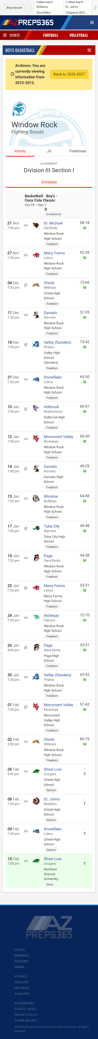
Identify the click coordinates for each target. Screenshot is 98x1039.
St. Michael (53, 225)
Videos (19, 950)
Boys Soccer (14, 7)
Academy (21, 961)
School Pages (25, 1009)
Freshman (77, 151)
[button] (95, 7)
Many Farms (54, 255)
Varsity (20, 151)
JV (49, 151)
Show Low (52, 771)
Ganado (50, 315)
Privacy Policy (26, 1015)
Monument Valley (58, 438)
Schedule (49, 182)
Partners (21, 988)
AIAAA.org (22, 994)
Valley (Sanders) (57, 344)
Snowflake (52, 379)
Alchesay (51, 617)
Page (52, 558)
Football (50, 35)
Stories (20, 976)
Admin (19, 967)
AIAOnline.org (25, 1020)
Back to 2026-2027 (69, 74)
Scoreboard (24, 1003)
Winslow (51, 498)
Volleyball (78, 35)
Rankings (21, 955)
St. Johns (52, 801)
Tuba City (52, 528)
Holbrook (53, 409)
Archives (21, 982)
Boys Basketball (20, 50)
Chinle (50, 285)
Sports (15, 35)
